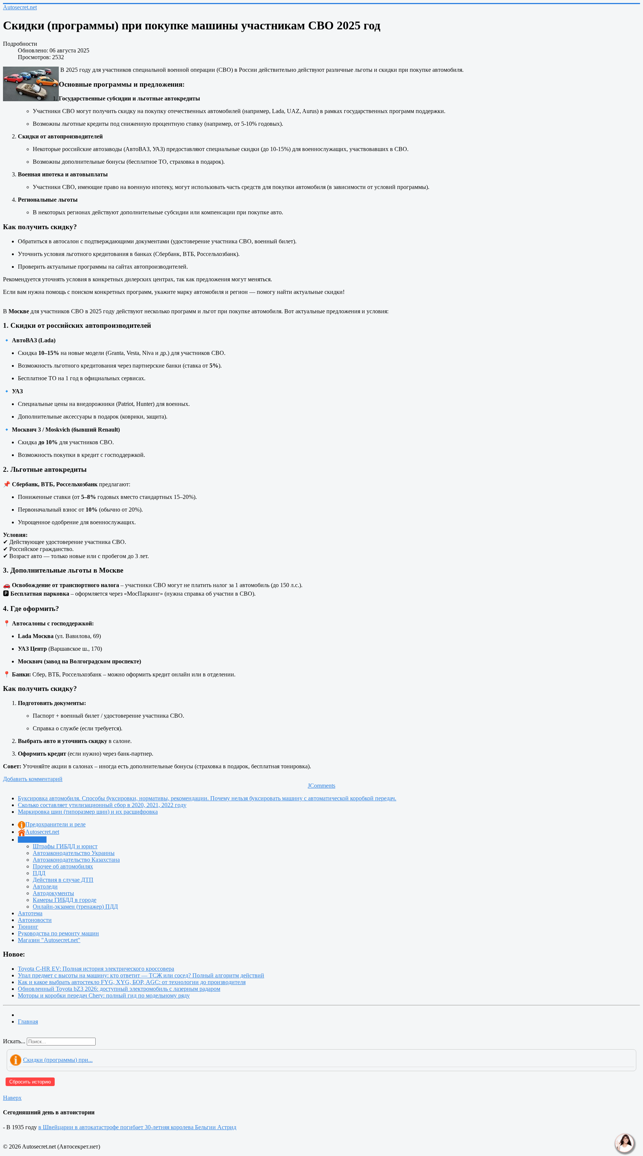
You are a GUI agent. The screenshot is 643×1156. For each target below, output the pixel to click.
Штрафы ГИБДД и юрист (65, 846)
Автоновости (35, 920)
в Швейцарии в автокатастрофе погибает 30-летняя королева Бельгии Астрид (137, 1127)
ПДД (39, 873)
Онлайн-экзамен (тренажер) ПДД (75, 906)
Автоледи (45, 886)
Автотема (30, 913)
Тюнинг (28, 926)
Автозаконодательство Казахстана (76, 859)
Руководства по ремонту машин (58, 933)
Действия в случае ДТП (63, 880)
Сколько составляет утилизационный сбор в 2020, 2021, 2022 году (102, 805)
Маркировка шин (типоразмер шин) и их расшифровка (88, 811)
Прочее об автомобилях (63, 866)
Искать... (14, 1041)
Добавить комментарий (33, 779)
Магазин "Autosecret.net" (49, 940)
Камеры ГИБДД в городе (64, 900)
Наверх (12, 1098)
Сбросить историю (30, 1082)
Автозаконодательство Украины (74, 853)
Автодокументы (53, 893)
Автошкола (32, 839)
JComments (321, 785)
